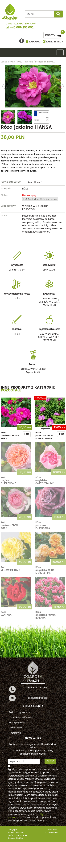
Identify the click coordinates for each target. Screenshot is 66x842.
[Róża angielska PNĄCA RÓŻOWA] (50, 592)
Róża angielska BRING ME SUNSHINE (44, 570)
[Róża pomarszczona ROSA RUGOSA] (50, 412)
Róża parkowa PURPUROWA (42, 525)
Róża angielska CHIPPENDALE (8, 480)
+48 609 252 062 (21, 27)
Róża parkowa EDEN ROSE (9, 525)
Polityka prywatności (20, 712)
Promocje (30, 23)
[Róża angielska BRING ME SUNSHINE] (50, 547)
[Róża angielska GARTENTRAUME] (50, 457)
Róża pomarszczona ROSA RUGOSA (44, 435)
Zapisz (50, 761)
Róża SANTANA (6, 613)
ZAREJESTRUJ (54, 42)
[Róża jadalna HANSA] (33, 86)
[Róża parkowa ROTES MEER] (16, 412)
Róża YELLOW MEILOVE (10, 568)
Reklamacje (15, 728)
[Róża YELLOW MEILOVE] (16, 547)
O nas (9, 23)
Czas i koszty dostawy (21, 717)
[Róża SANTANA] (16, 592)
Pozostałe (11, 390)
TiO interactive (51, 832)
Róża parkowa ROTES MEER (10, 435)
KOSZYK (54, 34)
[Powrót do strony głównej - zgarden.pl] (10, 12)
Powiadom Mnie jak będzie (42, 199)
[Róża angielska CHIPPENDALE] (16, 457)
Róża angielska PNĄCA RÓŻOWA (45, 615)
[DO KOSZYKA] (27, 434)
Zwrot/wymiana (17, 722)
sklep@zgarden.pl (37, 698)
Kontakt (18, 23)
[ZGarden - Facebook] (21, 40)
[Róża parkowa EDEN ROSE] (16, 502)
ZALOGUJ (34, 42)
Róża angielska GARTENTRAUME (44, 480)
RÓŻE (25, 189)
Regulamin (15, 733)
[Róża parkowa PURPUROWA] (50, 502)
